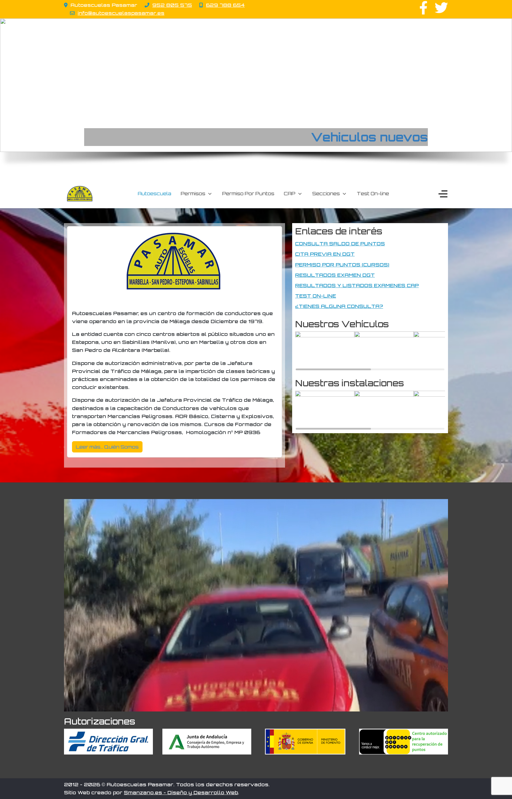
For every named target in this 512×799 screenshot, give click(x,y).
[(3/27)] (443, 351)
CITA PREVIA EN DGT (325, 254)
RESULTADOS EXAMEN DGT (335, 275)
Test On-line (373, 193)
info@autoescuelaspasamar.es (121, 13)
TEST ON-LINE (315, 296)
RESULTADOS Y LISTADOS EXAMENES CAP (357, 285)
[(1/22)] (324, 410)
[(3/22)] (443, 410)
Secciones (326, 193)
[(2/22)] (384, 410)
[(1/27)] (324, 351)
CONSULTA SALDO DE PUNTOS (340, 244)
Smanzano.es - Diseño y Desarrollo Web (181, 792)
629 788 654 (225, 5)
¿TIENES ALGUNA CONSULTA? (339, 306)
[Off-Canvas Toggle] (443, 193)
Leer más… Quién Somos (107, 447)
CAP (289, 193)
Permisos (193, 193)
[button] (9, 85)
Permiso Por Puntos (248, 193)
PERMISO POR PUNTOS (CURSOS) (342, 265)
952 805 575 (172, 5)
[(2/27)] (384, 351)
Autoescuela (154, 193)
